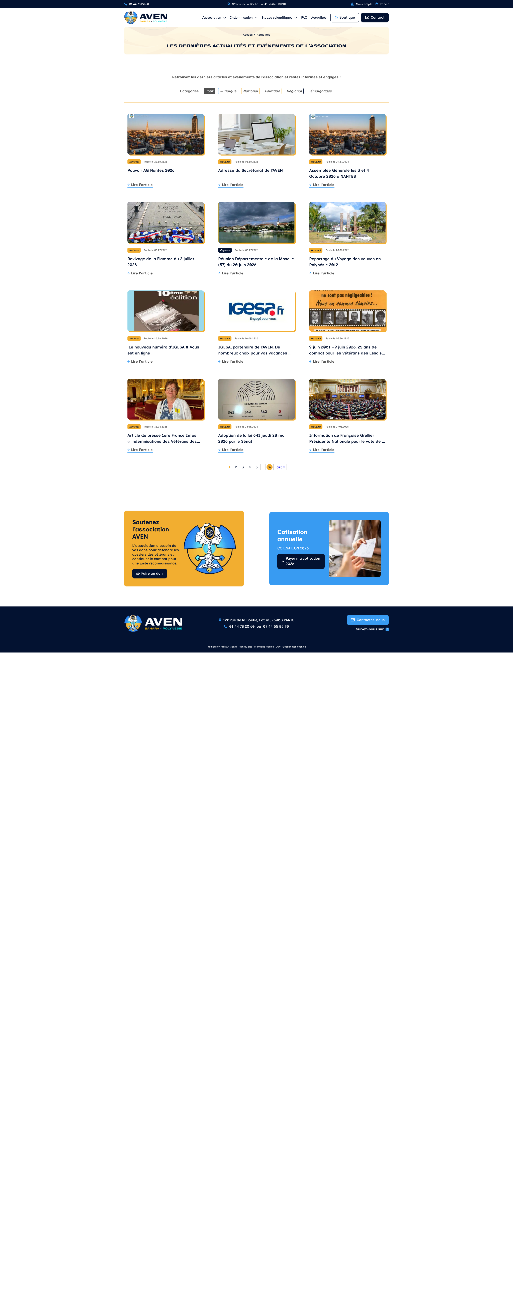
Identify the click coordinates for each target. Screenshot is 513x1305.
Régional (294, 91)
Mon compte (364, 4)
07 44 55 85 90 (276, 626)
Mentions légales (264, 646)
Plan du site (245, 646)
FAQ (304, 17)
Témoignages (320, 91)
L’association (211, 17)
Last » (280, 467)
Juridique (228, 91)
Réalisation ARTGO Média (222, 646)
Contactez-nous (371, 620)
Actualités (318, 17)
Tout (209, 91)
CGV (278, 646)
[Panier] (377, 4)
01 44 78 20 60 (139, 4)
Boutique (347, 17)
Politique (272, 91)
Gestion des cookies (294, 646)
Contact (378, 17)
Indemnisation (241, 17)
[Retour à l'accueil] (145, 17)
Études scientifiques (277, 17)
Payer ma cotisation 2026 (303, 561)
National (250, 91)
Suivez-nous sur (370, 629)
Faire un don (152, 573)
